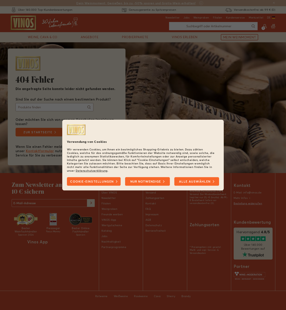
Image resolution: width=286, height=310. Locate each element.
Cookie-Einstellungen (92, 181)
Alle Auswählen (195, 181)
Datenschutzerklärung (92, 170)
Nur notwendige (145, 181)
